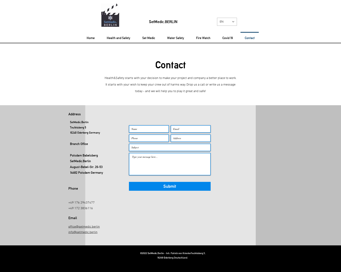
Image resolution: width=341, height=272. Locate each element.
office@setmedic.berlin (84, 227)
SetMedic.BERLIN (163, 21)
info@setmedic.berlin (83, 232)
